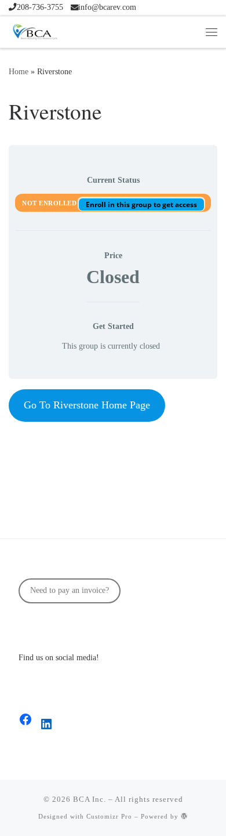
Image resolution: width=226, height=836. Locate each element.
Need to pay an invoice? (69, 590)
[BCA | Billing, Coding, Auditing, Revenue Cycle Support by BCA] (35, 30)
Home (18, 71)
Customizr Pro (109, 816)
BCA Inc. (89, 799)
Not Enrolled (50, 203)
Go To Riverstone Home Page (87, 405)
